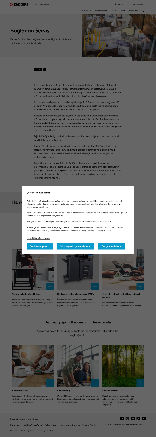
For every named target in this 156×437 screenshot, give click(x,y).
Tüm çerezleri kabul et (112, 246)
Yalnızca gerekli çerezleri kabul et (75, 246)
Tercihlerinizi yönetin (39, 246)
